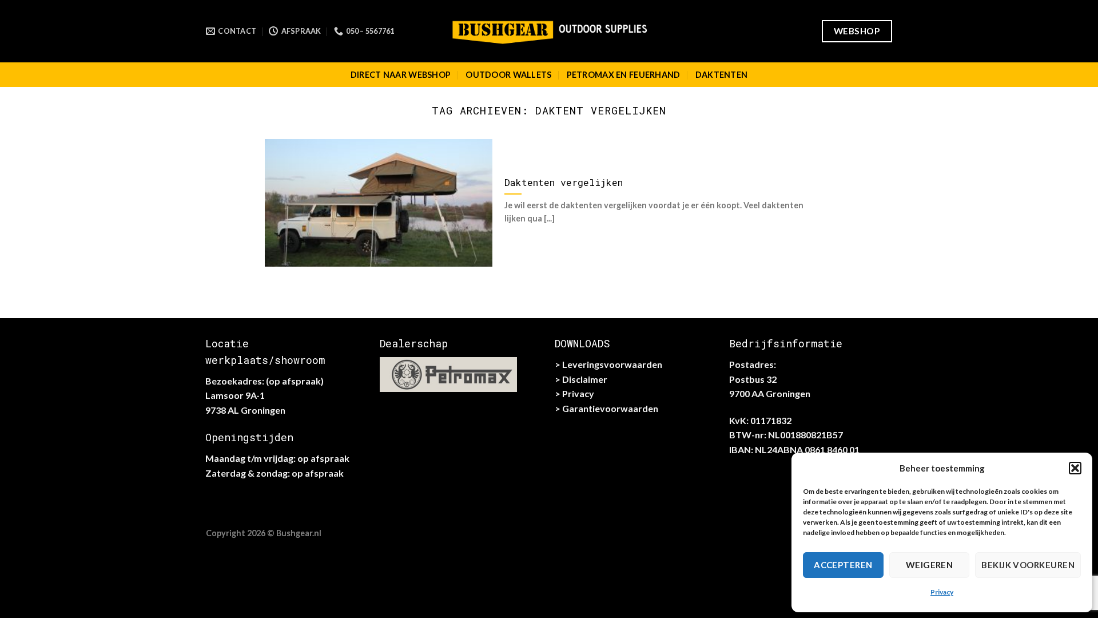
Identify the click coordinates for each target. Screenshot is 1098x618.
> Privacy (574, 393)
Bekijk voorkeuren (1028, 565)
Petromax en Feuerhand (624, 75)
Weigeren (929, 565)
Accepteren (843, 565)
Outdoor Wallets (508, 75)
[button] (1075, 468)
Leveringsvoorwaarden (612, 364)
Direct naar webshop (401, 75)
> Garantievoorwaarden (606, 408)
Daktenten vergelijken (563, 182)
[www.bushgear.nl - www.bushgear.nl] (549, 31)
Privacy (941, 592)
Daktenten (721, 75)
